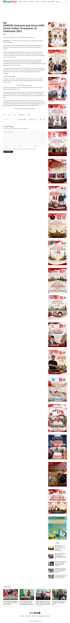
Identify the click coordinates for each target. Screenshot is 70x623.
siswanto (28, 114)
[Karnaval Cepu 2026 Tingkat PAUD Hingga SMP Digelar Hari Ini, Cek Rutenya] (51, 577)
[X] (33, 613)
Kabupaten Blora (21, 114)
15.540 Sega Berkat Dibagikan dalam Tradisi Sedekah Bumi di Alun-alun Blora (10, 603)
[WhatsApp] (37, 119)
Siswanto (28, 45)
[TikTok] (39, 613)
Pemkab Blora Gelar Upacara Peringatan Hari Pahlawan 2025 (59, 603)
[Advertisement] (35, 11)
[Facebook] (31, 613)
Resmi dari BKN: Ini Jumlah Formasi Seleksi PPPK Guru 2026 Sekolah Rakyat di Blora (27, 603)
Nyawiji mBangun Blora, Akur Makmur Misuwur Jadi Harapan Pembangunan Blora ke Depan (43, 603)
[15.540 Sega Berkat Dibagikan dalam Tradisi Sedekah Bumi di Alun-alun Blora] (10, 594)
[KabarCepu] (10, 1)
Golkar (15, 114)
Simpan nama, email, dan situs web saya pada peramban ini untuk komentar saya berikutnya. (20, 148)
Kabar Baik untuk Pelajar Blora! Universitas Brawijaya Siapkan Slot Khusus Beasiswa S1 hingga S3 (60, 556)
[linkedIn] (40, 119)
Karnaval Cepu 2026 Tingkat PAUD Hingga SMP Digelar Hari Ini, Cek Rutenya (61, 576)
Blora (10, 114)
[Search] (66, 1)
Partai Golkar (22, 40)
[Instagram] (35, 613)
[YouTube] (37, 613)
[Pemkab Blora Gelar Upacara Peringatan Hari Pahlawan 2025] (59, 594)
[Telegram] (44, 119)
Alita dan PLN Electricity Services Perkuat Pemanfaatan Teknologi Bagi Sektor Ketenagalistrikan (60, 548)
